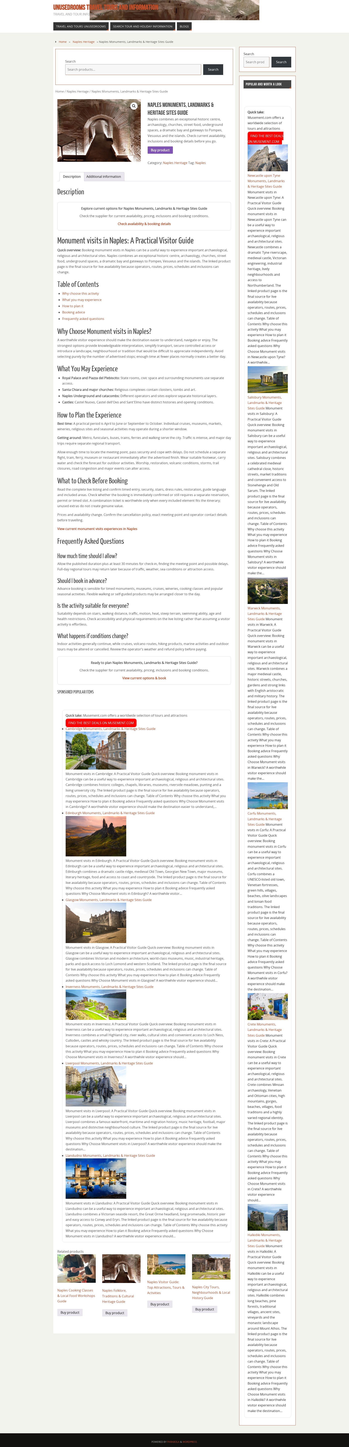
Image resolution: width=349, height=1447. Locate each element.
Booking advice (73, 312)
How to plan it (72, 306)
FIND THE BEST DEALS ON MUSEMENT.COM (101, 723)
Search (70, 61)
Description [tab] (72, 176)
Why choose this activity (80, 293)
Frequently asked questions (83, 319)
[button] (134, 106)
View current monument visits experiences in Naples (97, 529)
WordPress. (190, 1442)
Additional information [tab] (103, 176)
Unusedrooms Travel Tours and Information (105, 7)
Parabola (173, 1442)
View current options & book (144, 678)
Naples (200, 163)
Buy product (160, 150)
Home (63, 42)
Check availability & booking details (144, 224)
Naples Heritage (84, 42)
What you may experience (82, 300)
